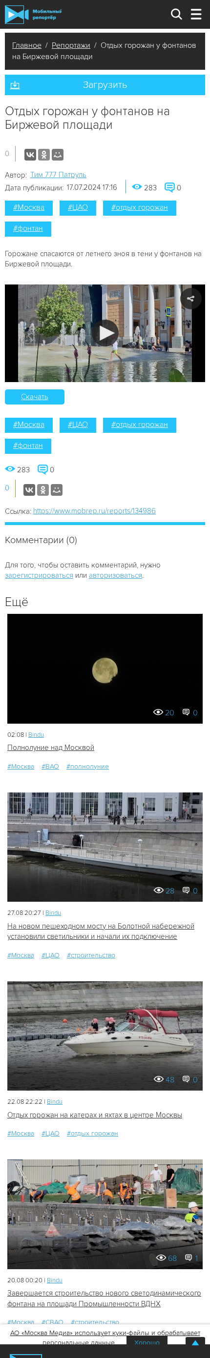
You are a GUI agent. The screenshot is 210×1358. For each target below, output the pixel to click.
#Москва (28, 207)
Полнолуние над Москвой (50, 747)
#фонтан (28, 228)
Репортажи (71, 45)
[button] (105, 333)
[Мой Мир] (57, 155)
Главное (27, 45)
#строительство (91, 955)
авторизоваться (115, 575)
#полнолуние (87, 766)
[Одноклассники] (44, 155)
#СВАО (52, 1322)
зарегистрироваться (39, 575)
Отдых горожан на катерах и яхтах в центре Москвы (94, 1115)
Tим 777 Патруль (58, 174)
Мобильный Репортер (33, 14)
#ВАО (50, 766)
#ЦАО (78, 207)
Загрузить (105, 85)
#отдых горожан (139, 207)
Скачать (34, 396)
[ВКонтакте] (30, 155)
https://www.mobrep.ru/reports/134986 (94, 511)
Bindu (36, 735)
